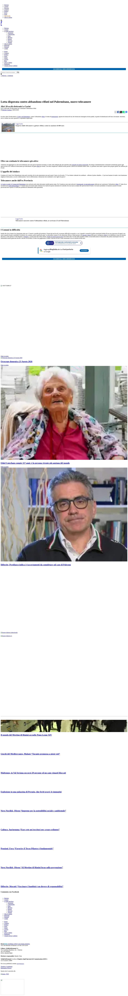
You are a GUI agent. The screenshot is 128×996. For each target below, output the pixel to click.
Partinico (26, 236)
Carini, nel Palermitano (23, 116)
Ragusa (10, 39)
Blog (5, 61)
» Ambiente (10, 75)
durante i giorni (86, 235)
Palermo (6, 5)
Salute (6, 58)
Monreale (6, 45)
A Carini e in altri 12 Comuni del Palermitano (13, 184)
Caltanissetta (11, 34)
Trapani (10, 42)
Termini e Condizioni (6, 966)
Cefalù (6, 48)
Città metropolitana (13, 186)
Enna (9, 36)
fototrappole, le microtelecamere (85, 184)
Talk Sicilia (7, 16)
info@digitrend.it (20, 963)
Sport (5, 13)
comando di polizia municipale (79, 164)
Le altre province (8, 31)
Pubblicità (7, 64)
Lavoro (6, 59)
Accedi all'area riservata (64, 69)
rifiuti (43, 116)
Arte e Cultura (8, 62)
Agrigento (10, 33)
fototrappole (54, 116)
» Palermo (4, 75)
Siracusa (6, 8)
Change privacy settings (10, 65)
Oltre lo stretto (8, 17)
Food (5, 14)
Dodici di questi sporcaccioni (55, 236)
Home (6, 51)
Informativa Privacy (6, 968)
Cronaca (6, 9)
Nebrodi (6, 47)
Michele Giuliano (7, 110)
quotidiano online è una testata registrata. (15, 944)
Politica (6, 11)
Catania (6, 6)
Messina (10, 37)
